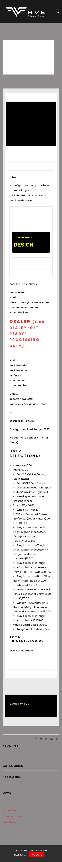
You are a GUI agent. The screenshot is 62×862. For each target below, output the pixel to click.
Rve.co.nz (37, 854)
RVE (26, 704)
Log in (6, 804)
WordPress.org (12, 822)
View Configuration (21, 650)
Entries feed (10, 810)
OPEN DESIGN (23, 242)
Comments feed (13, 816)
